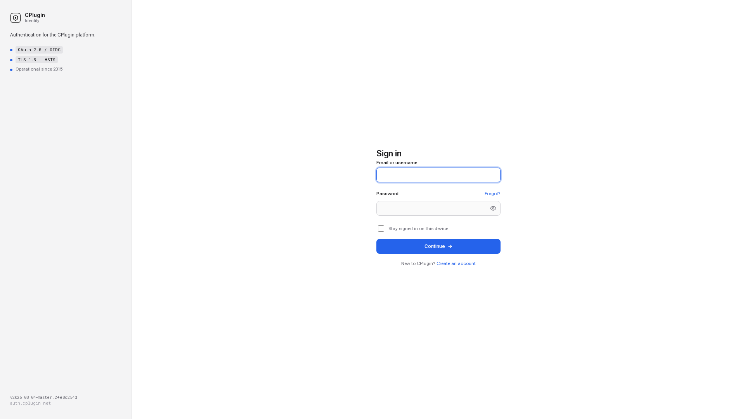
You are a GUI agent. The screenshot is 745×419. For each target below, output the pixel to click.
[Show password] (493, 208)
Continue (434, 246)
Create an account (456, 263)
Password (387, 193)
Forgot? (493, 193)
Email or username (397, 162)
